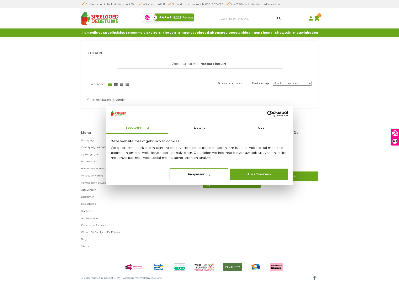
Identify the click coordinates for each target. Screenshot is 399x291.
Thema (266, 33)
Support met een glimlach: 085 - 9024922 (197, 4)
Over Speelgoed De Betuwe (97, 147)
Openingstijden (90, 154)
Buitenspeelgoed (222, 33)
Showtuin (283, 33)
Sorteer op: (261, 83)
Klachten (86, 210)
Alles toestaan (259, 174)
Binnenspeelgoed (193, 33)
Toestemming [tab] (137, 127)
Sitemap (86, 246)
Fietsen (169, 33)
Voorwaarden (89, 161)
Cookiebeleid (88, 203)
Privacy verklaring (92, 175)
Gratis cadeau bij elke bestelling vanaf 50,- (110, 4)
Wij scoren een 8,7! (153, 4)
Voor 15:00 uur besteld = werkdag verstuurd (256, 4)
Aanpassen (196, 174)
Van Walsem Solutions (148, 277)
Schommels (135, 33)
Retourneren (88, 189)
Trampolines (91, 33)
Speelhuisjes (114, 33)
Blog (84, 239)
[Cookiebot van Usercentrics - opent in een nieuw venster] (270, 114)
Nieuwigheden (305, 33)
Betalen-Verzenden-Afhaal (97, 168)
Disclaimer (87, 196)
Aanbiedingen (248, 33)
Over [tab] (262, 127)
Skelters (153, 33)
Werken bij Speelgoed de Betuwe (101, 232)
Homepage (87, 140)
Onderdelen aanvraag (94, 225)
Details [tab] (199, 127)
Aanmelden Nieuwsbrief (95, 182)
